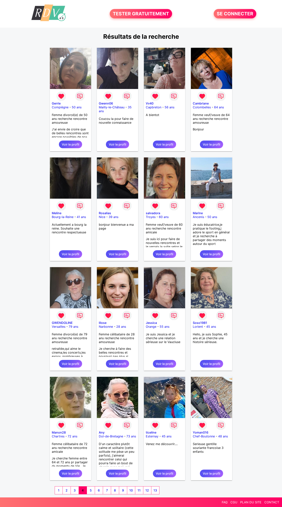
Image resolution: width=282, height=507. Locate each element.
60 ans (164, 217)
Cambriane (201, 103)
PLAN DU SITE (250, 502)
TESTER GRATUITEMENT (141, 13)
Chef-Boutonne (204, 436)
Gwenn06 (106, 103)
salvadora (153, 213)
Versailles (58, 326)
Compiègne (60, 107)
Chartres (58, 436)
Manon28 (59, 432)
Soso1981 (200, 323)
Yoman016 (200, 432)
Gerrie (56, 103)
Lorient (198, 326)
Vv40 (149, 103)
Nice (102, 217)
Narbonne (106, 326)
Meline (56, 213)
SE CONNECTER (235, 13)
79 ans (73, 326)
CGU (233, 502)
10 (131, 490)
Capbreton (153, 107)
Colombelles (202, 107)
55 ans (164, 326)
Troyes (151, 217)
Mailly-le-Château (112, 107)
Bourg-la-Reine (62, 217)
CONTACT (271, 502)
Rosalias (105, 213)
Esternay (152, 436)
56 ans (169, 107)
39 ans (113, 217)
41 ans (81, 217)
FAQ (225, 502)
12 (147, 490)
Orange (151, 326)
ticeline (151, 432)
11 (139, 490)
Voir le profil (70, 144)
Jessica (151, 323)
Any (102, 432)
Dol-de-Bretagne (111, 436)
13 (155, 490)
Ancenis (198, 217)
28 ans (121, 326)
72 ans (72, 436)
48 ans (223, 436)
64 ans (219, 107)
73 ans (131, 436)
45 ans (211, 326)
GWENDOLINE (62, 323)
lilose (102, 323)
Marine (198, 213)
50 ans (77, 107)
